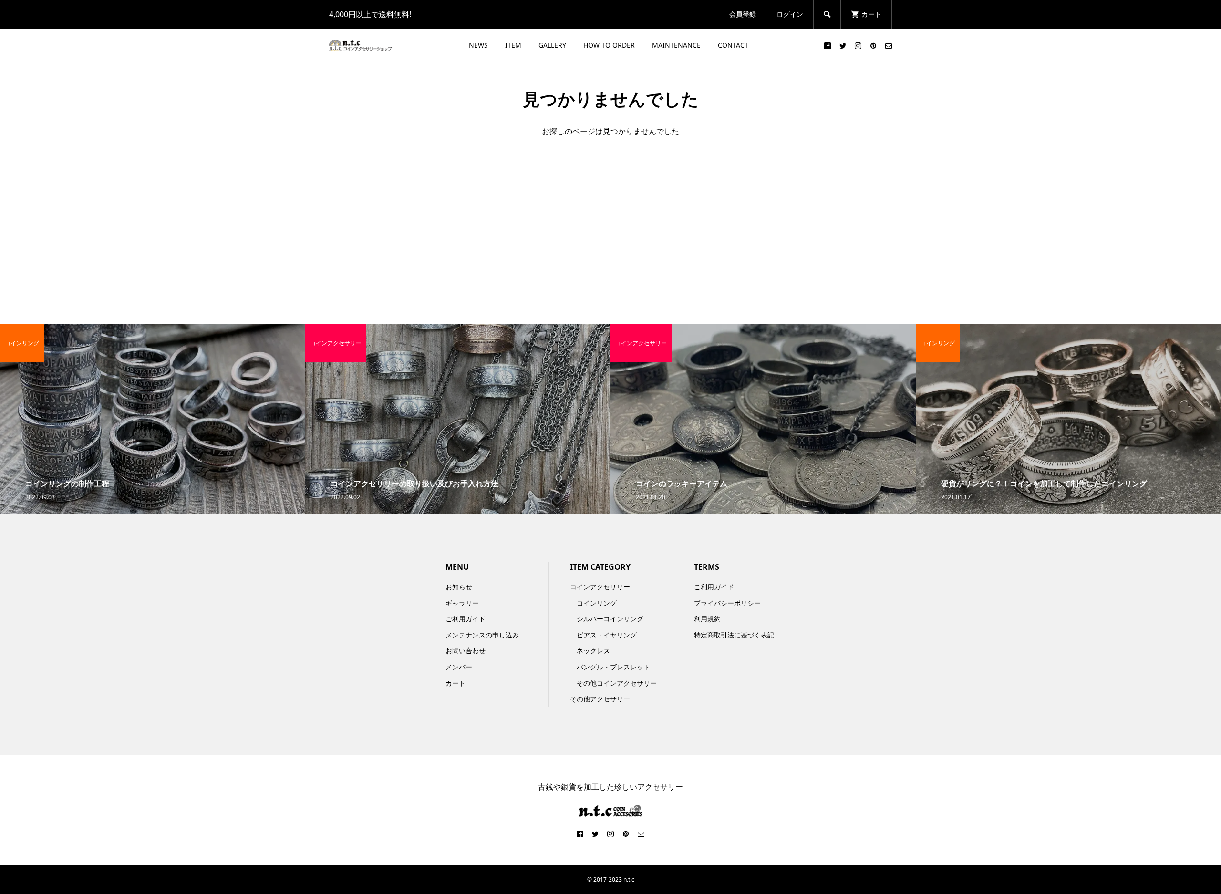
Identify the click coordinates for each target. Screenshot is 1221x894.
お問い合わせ (465, 650)
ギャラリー (462, 602)
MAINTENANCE (676, 45)
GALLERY (552, 45)
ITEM (513, 45)
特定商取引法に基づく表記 (734, 634)
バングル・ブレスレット (613, 666)
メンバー (458, 666)
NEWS (478, 45)
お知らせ (458, 586)
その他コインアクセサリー (617, 683)
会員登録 (742, 14)
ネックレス (593, 650)
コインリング (597, 602)
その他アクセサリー (600, 698)
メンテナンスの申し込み (482, 634)
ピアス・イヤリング (607, 634)
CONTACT (733, 45)
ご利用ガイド (465, 618)
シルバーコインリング (610, 618)
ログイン (789, 14)
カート (455, 683)
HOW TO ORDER (609, 45)
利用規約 (707, 618)
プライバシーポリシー (727, 602)
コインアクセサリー (600, 586)
